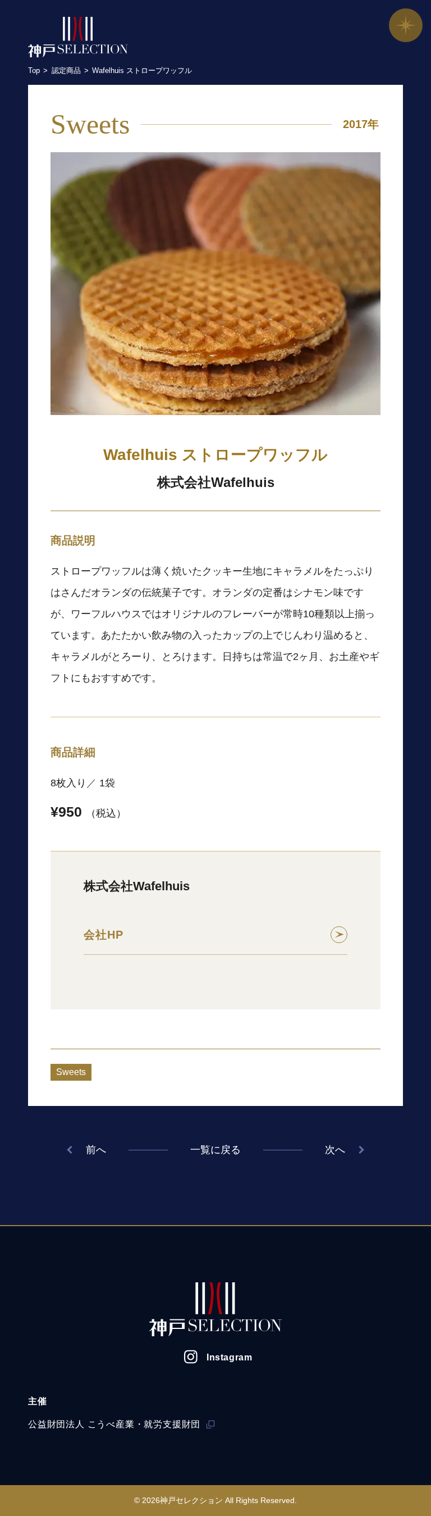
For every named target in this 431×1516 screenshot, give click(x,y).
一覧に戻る (215, 1149)
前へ (96, 1149)
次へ (335, 1149)
